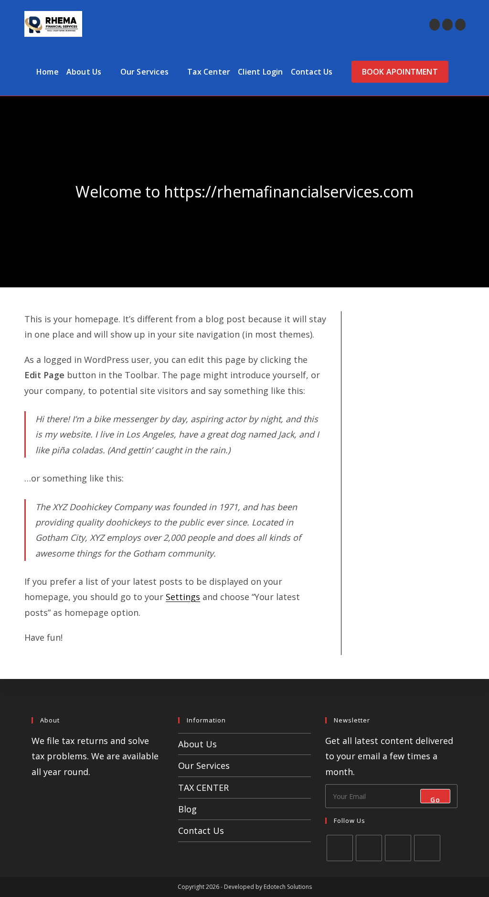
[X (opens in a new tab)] (434, 25)
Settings (183, 596)
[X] (340, 848)
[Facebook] (369, 848)
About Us (197, 744)
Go (435, 799)
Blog (187, 809)
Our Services (204, 765)
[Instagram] (398, 848)
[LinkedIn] (427, 848)
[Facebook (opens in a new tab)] (447, 25)
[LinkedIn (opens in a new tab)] (460, 25)
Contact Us (201, 830)
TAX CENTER (203, 787)
